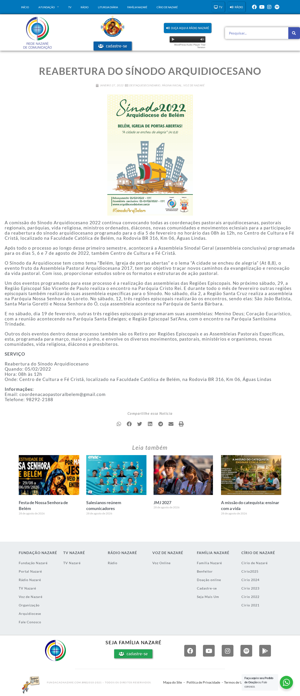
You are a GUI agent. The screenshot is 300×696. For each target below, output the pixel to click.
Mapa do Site (172, 682)
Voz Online (161, 563)
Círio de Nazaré (167, 7)
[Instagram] (269, 7)
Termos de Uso (234, 682)
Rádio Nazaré (30, 580)
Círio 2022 (250, 597)
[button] (187, 28)
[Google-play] (265, 651)
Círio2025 (250, 571)
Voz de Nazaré (194, 85)
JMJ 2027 (162, 502)
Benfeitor (205, 571)
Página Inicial (172, 85)
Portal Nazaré (30, 571)
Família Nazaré (137, 7)
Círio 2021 (250, 605)
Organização (29, 605)
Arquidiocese (30, 614)
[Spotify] (277, 7)
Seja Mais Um (208, 597)
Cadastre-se (207, 588)
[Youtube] (262, 7)
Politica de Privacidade (203, 682)
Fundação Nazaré (33, 563)
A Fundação (46, 7)
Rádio (85, 7)
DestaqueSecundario (145, 85)
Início (25, 7)
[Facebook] (254, 7)
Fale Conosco (30, 622)
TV (69, 7)
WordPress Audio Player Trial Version (189, 46)
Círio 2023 (250, 588)
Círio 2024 (250, 580)
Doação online (209, 580)
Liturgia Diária (108, 7)
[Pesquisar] (294, 33)
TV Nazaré (27, 588)
